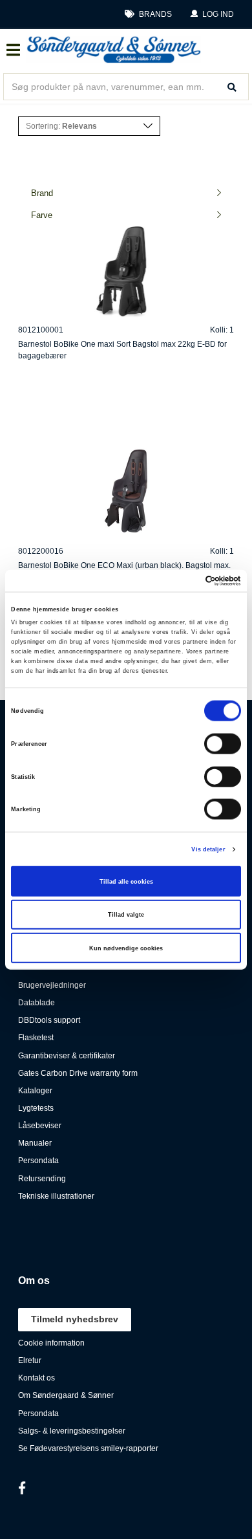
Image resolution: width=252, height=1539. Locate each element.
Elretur (29, 1360)
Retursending (42, 1178)
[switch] (222, 744)
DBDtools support (49, 1020)
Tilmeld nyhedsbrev (74, 1319)
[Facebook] (22, 1487)
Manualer (35, 1143)
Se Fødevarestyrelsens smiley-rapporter (88, 1448)
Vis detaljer (208, 849)
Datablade (36, 1002)
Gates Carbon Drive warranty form (78, 1073)
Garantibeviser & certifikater (66, 1055)
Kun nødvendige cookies (126, 947)
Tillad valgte (126, 914)
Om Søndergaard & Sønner (66, 1395)
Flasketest (36, 1037)
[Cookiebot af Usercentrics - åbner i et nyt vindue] (184, 581)
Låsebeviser (39, 1125)
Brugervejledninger (52, 985)
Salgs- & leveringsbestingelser (71, 1430)
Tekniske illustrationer (56, 1196)
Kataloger (35, 1090)
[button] (212, 14)
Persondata (38, 1160)
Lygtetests (36, 1108)
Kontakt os (36, 1377)
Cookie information (51, 1343)
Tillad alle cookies (126, 881)
